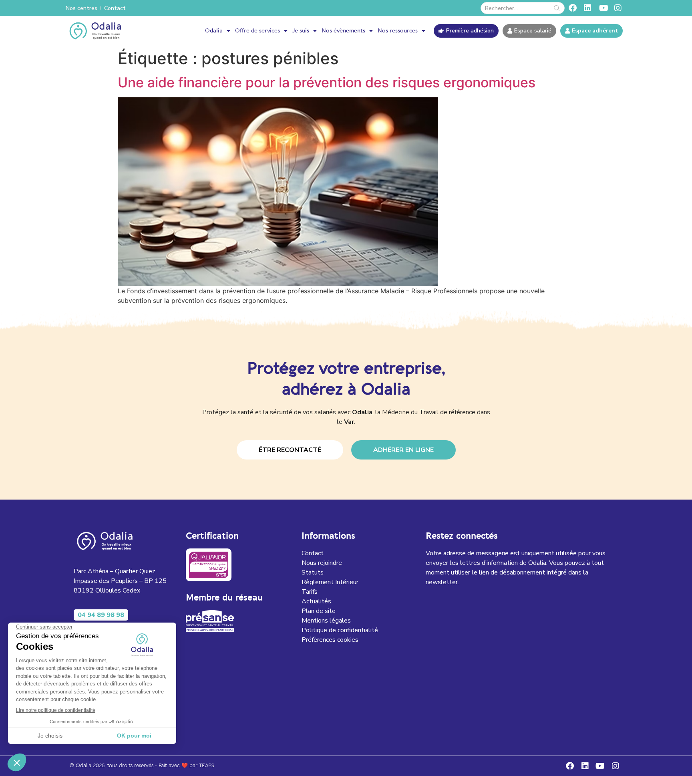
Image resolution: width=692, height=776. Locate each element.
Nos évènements (343, 31)
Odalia (214, 31)
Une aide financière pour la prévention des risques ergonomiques (326, 82)
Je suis (300, 31)
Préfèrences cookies (330, 639)
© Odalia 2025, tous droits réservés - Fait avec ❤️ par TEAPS (142, 765)
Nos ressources (398, 31)
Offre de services (257, 31)
